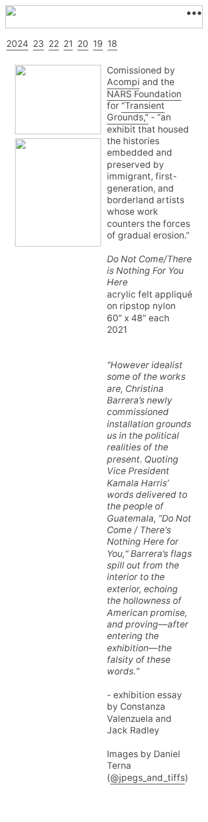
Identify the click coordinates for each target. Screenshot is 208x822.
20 (82, 43)
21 (68, 43)
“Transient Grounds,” (136, 111)
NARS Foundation (144, 94)
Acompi (123, 81)
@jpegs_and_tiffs (147, 777)
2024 (17, 43)
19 (98, 43)
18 (112, 43)
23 (38, 43)
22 (54, 43)
